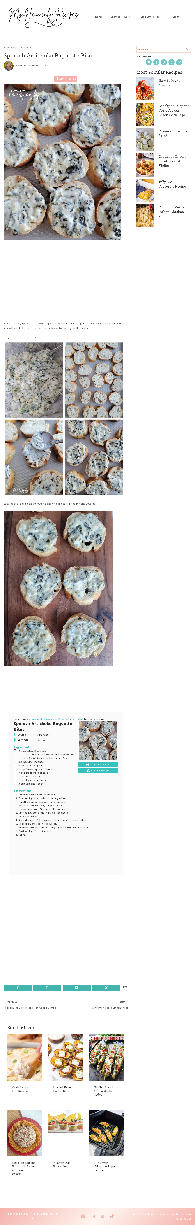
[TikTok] (112, 1216)
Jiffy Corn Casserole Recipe (172, 184)
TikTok (79, 718)
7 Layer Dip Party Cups (61, 1164)
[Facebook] (83, 1216)
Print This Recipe (99, 764)
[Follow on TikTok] (164, 62)
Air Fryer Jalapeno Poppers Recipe (106, 1166)
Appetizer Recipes (22, 47)
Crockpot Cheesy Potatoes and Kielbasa (172, 161)
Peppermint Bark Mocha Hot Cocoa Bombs (30, 1005)
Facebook (37, 718)
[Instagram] (93, 1216)
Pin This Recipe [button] (99, 770)
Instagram (50, 718)
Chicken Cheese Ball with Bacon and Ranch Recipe (23, 1168)
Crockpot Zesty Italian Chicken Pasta (171, 211)
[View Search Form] (189, 17)
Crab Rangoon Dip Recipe (22, 1089)
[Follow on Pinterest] (149, 62)
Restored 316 (183, 1218)
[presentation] (24, 1057)
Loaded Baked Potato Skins (63, 1089)
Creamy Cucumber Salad (173, 133)
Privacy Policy (18, 1214)
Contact (33, 1219)
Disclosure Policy (64, 338)
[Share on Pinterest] (47, 988)
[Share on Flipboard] (77, 988)
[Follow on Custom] (179, 62)
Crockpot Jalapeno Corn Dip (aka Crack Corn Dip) (174, 110)
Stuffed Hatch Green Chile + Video (104, 1090)
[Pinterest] (102, 1216)
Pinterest (63, 718)
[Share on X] (106, 988)
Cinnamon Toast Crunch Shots (110, 1005)
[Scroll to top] (187, 1213)
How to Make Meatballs (169, 82)
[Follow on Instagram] (171, 62)
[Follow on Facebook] (156, 62)
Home (98, 16)
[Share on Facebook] (18, 988)
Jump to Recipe (67, 78)
